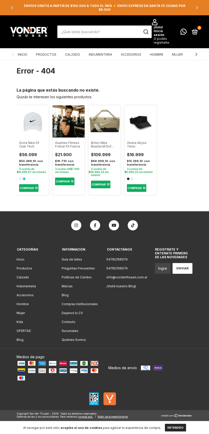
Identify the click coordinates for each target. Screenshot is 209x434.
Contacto (68, 322)
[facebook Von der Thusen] (95, 225)
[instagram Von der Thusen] (76, 225)
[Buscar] (145, 31)
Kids (20, 322)
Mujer (177, 54)
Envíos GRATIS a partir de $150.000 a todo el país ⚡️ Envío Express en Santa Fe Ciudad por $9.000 (104, 7)
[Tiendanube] (176, 416)
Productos (46, 54)
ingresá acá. (85, 416)
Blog (20, 340)
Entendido (175, 427)
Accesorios (131, 54)
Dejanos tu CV (72, 313)
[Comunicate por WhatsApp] (183, 32)
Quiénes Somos (74, 340)
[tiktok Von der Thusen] (133, 225)
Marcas (67, 286)
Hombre (156, 54)
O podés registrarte (161, 40)
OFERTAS (24, 331)
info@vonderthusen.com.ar (127, 277)
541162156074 (117, 259)
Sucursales (70, 331)
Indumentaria (100, 54)
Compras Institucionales (80, 304)
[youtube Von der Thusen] (114, 225)
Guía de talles (72, 259)
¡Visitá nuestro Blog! (121, 286)
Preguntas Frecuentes (78, 268)
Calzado (72, 54)
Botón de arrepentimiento (113, 416)
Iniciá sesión (159, 33)
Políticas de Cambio (77, 277)
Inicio (22, 54)
